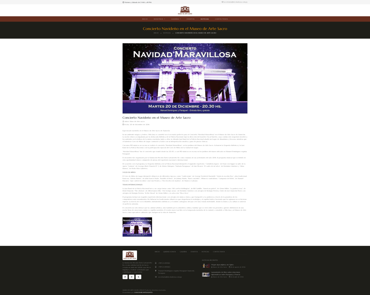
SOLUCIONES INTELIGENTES (143, 292)
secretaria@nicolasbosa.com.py (235, 2)
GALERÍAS (183, 252)
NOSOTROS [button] (159, 19)
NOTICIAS (205, 19)
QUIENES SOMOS (169, 252)
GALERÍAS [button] (175, 19)
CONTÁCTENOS (221, 19)
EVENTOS (191, 19)
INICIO (145, 19)
